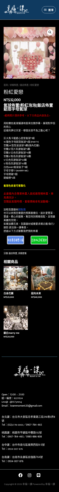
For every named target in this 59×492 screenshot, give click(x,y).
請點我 (22, 210)
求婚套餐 (22, 253)
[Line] (38, 475)
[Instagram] (29, 475)
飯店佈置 (24, 85)
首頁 (6, 85)
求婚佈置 (14, 85)
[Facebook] (20, 475)
